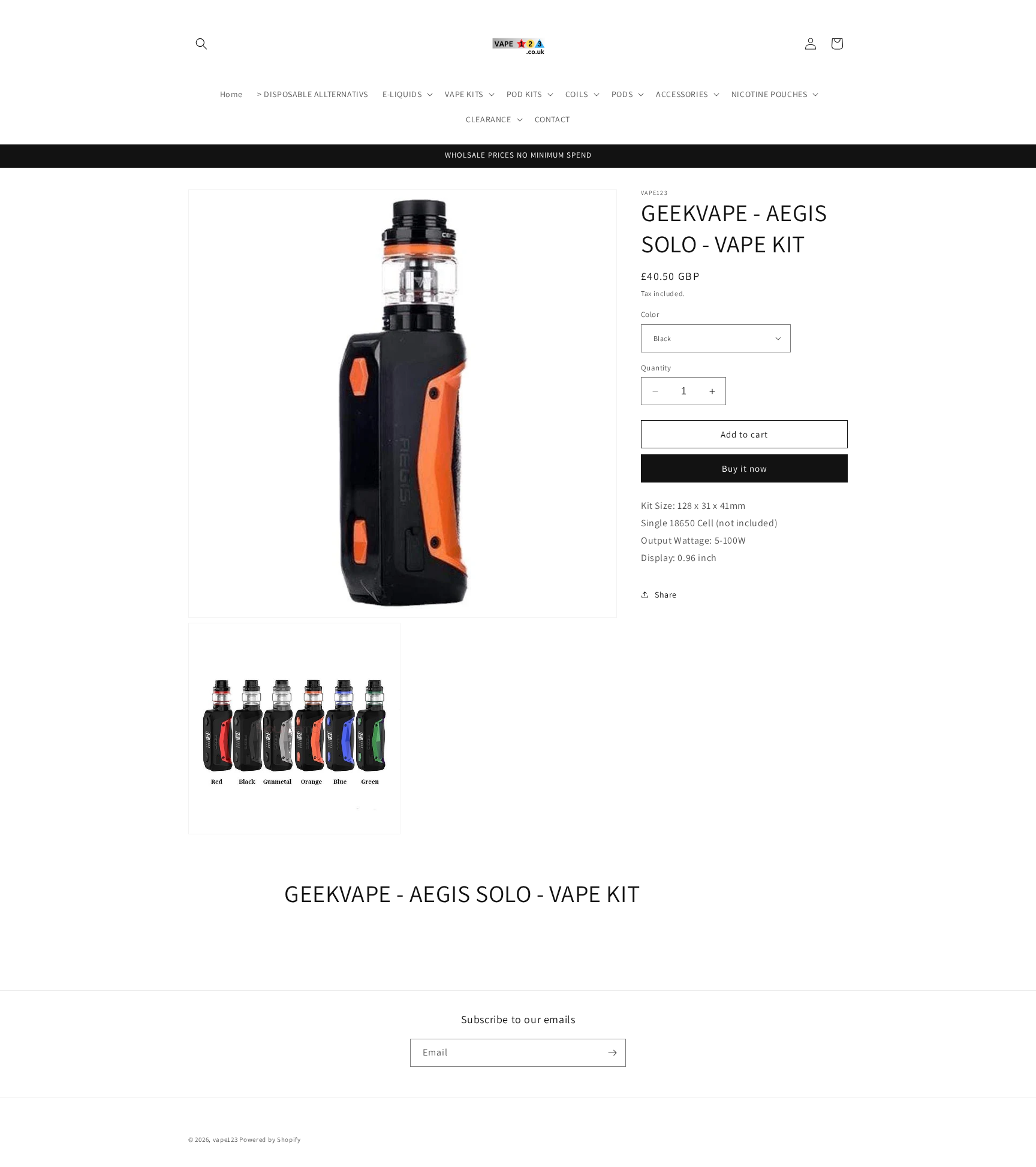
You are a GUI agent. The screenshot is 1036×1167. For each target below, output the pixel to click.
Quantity (656, 368)
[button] (201, 44)
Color (650, 314)
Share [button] (666, 594)
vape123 (225, 1139)
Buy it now (744, 468)
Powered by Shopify (270, 1139)
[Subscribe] (612, 1053)
